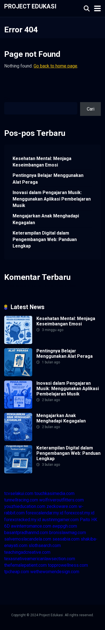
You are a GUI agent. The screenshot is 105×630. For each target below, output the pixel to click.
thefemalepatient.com (25, 565)
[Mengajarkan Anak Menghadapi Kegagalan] (18, 439)
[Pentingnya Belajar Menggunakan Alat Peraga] (18, 374)
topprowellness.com (68, 565)
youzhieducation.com (24, 506)
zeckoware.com (61, 506)
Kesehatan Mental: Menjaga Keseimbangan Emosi (42, 162)
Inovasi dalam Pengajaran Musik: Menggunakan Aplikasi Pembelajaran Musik (52, 199)
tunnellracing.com (21, 500)
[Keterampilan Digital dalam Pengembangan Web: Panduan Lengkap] (18, 471)
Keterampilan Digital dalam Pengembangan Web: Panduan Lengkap (45, 239)
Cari (8, 99)
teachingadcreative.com (27, 552)
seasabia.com (66, 539)
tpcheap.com (16, 571)
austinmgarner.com (60, 519)
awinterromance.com (31, 526)
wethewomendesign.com (54, 571)
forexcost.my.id (79, 513)
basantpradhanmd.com (26, 532)
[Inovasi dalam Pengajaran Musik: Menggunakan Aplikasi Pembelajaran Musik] (18, 407)
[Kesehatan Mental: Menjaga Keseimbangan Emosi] (18, 342)
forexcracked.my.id (22, 519)
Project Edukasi (30, 6)
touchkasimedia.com (54, 493)
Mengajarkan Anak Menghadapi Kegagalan (46, 219)
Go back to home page (55, 66)
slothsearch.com (45, 545)
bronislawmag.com (67, 532)
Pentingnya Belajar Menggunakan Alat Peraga (48, 178)
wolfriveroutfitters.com (61, 500)
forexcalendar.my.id (44, 513)
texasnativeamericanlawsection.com (39, 558)
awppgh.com (64, 526)
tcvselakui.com (18, 493)
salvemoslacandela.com (27, 539)
